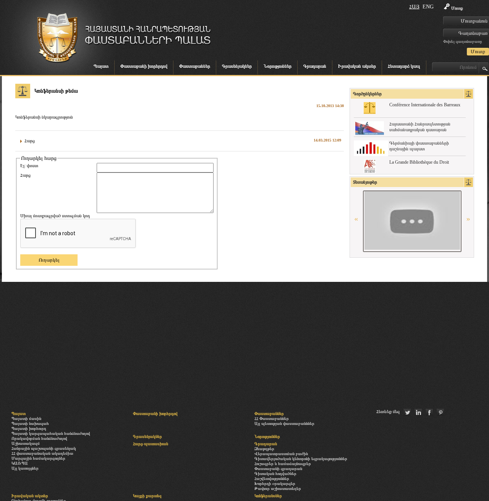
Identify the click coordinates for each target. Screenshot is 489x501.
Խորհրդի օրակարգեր (274, 483)
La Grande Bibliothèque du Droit (419, 162)
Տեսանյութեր (365, 182)
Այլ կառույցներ (25, 468)
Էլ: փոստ (29, 165)
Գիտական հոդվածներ (275, 473)
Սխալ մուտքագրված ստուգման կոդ (55, 215)
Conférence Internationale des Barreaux (424, 104)
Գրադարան (314, 66)
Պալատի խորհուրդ (28, 428)
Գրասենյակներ (237, 66)
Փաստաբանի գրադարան (278, 468)
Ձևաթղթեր (264, 448)
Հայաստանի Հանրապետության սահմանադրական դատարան (419, 126)
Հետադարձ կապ (404, 66)
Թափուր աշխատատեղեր (277, 488)
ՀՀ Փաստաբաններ (271, 418)
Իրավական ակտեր (357, 66)
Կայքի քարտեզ (147, 495)
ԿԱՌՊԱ (19, 463)
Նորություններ (277, 66)
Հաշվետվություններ (271, 478)
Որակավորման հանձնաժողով (39, 438)
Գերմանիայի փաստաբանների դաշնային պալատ (419, 145)
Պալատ (101, 66)
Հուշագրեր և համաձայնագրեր (282, 463)
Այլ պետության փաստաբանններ (284, 423)
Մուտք (457, 8)
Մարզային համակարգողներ (38, 458)
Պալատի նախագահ (30, 423)
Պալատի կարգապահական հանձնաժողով (50, 433)
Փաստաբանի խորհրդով (143, 66)
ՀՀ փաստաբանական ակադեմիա (42, 453)
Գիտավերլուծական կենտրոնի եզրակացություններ (300, 458)
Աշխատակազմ (25, 443)
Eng (428, 7)
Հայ (414, 7)
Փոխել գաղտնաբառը (462, 41)
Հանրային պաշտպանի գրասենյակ (43, 448)
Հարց (25, 175)
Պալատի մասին (26, 418)
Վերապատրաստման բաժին (281, 453)
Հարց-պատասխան (150, 443)
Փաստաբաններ (194, 66)
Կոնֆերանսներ (268, 495)
